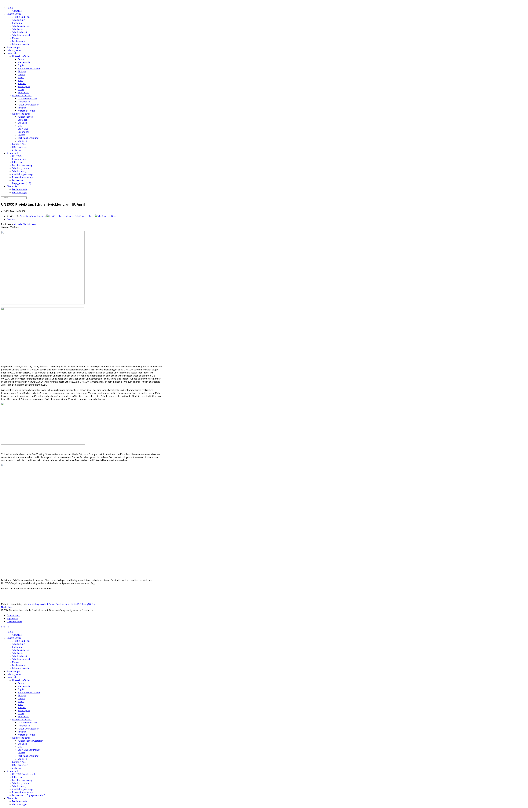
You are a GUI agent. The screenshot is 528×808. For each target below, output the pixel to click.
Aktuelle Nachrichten (25, 224)
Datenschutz (13, 615)
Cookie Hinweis (14, 621)
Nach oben (6, 607)
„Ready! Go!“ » (88, 604)
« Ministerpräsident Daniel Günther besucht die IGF (54, 604)
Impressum (12, 618)
